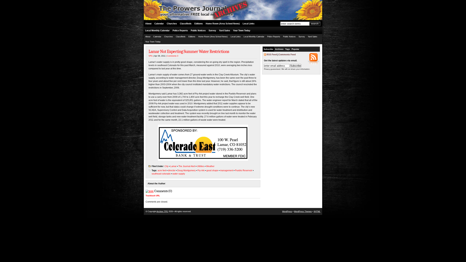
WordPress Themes (303, 211)
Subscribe (268, 49)
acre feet (162, 170)
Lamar (173, 166)
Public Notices (198, 30)
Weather (210, 166)
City (166, 166)
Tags (287, 49)
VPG (151, 56)
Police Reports (180, 30)
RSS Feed (272, 54)
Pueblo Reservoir (243, 170)
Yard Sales (224, 30)
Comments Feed (287, 54)
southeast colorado (161, 173)
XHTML (317, 211)
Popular (295, 49)
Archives (279, 49)
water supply (178, 173)
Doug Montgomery (186, 170)
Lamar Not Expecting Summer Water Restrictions (189, 51)
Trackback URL (153, 195)
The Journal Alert (186, 166)
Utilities (200, 166)
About (148, 23)
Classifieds (185, 23)
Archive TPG (162, 211)
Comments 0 (172, 56)
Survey (212, 30)
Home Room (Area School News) (223, 23)
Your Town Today (241, 30)
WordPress (287, 211)
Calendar (159, 23)
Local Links (248, 23)
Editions (198, 23)
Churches (172, 23)
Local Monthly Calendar (157, 30)
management (226, 170)
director (171, 170)
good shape (212, 170)
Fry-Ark (201, 170)
